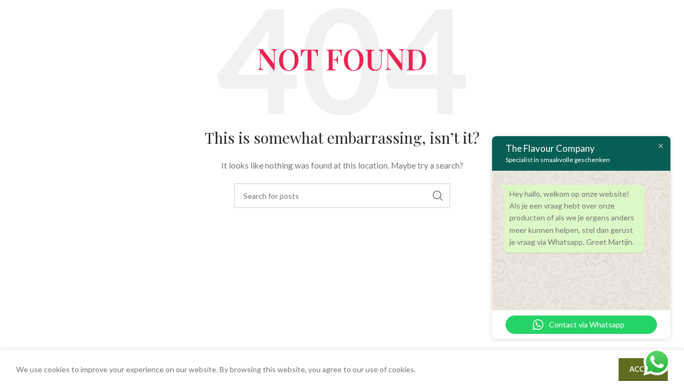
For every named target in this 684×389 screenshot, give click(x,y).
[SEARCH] (438, 195)
